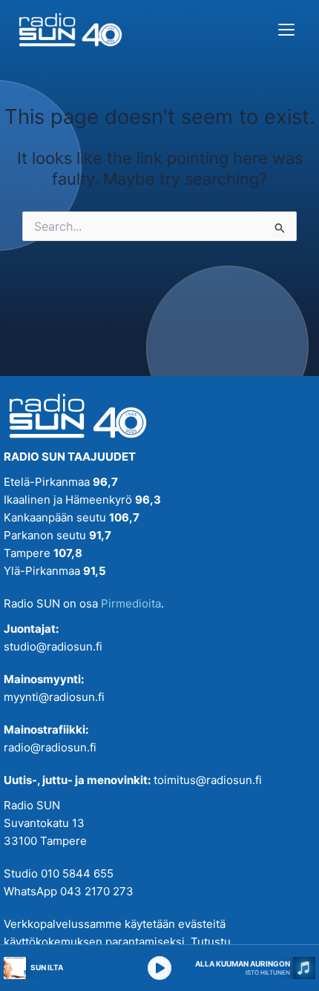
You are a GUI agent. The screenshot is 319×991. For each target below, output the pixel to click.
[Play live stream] (159, 968)
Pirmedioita (131, 603)
